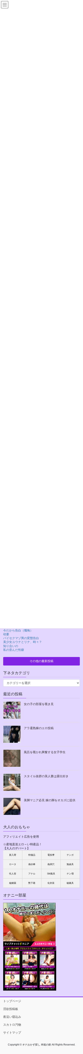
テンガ (70, 855)
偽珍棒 (31, 864)
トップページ (12, 1001)
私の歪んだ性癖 (13, 649)
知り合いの (10, 646)
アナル (31, 873)
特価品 (31, 855)
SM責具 (51, 873)
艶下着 (31, 883)
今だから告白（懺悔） (18, 630)
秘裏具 (70, 883)
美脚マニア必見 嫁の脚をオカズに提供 (49, 800)
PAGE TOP (77, 1018)
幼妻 (6, 634)
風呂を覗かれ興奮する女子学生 (45, 752)
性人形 (12, 873)
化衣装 (50, 883)
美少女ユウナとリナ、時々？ (22, 642)
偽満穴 (50, 864)
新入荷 (12, 855)
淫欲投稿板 (10, 1009)
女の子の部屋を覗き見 (39, 704)
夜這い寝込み (12, 1016)
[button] (41, 661)
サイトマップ (12, 1032)
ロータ (12, 864)
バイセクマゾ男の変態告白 (21, 638)
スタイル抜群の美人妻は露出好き (46, 776)
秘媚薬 (12, 883)
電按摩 (50, 855)
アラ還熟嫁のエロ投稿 (39, 728)
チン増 (70, 873)
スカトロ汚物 (12, 1024)
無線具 (70, 864)
